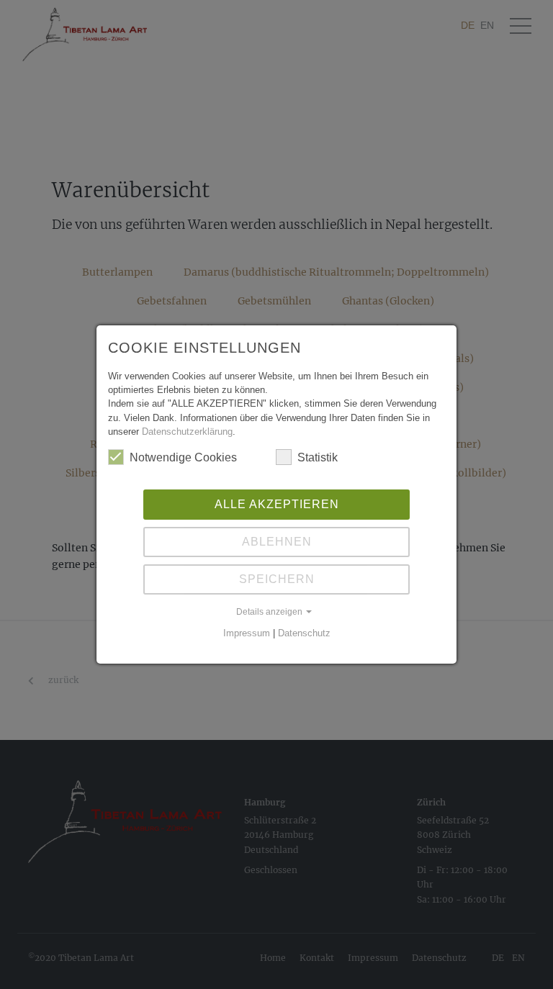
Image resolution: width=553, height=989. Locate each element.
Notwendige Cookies (183, 457)
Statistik (317, 457)
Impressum (246, 633)
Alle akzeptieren (277, 504)
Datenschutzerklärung (187, 431)
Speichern (277, 579)
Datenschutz (304, 633)
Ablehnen (277, 542)
